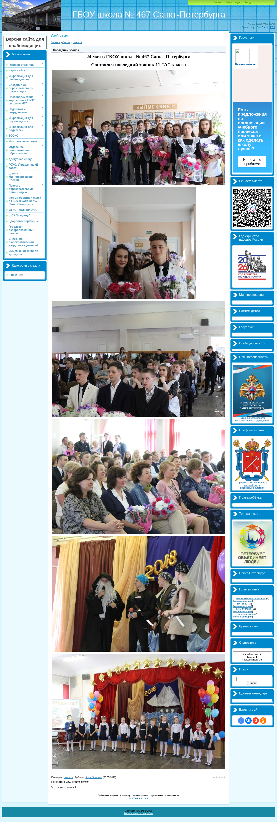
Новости (13, 274)
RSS (272, 27)
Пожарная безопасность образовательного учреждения (252, 419)
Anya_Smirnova (93, 777)
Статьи (66, 42)
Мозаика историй (242, 601)
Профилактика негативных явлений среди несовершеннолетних (252, 485)
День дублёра (243, 609)
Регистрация (233, 2)
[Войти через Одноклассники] (263, 720)
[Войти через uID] (241, 720)
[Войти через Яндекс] (256, 720)
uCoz (150, 813)
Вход (248, 2)
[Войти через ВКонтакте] (248, 720)
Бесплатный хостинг (135, 813)
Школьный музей (245, 614)
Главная (217, 2)
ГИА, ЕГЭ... (242, 603)
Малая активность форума (251, 598)
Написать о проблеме (252, 162)
